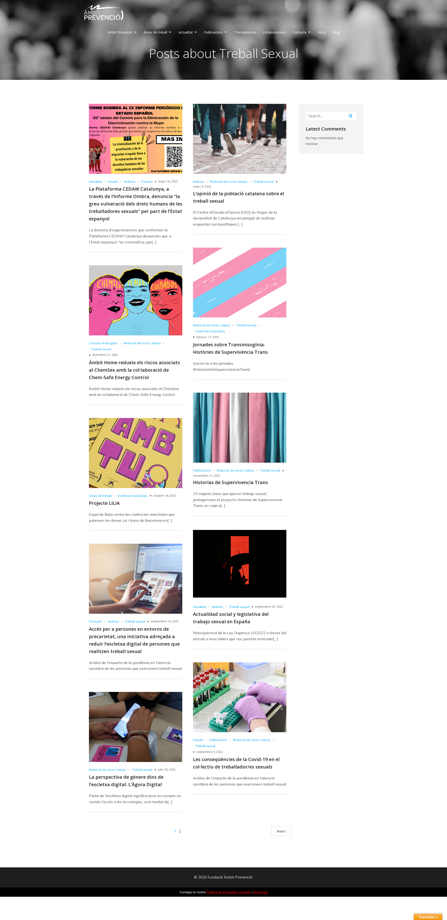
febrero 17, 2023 (207, 337)
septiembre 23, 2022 (269, 606)
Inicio (322, 32)
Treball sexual (264, 181)
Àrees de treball (100, 496)
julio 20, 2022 (167, 769)
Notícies (129, 181)
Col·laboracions (274, 32)
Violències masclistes (210, 331)
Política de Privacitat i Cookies (229, 892)
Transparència (245, 32)
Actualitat (95, 181)
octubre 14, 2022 (164, 495)
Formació (95, 621)
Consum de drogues (103, 343)
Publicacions (202, 470)
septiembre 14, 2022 (165, 621)
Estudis (113, 181)
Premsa (147, 181)
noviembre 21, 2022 (206, 475)
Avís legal (260, 892)
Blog (336, 32)
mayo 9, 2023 (202, 186)
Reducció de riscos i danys (228, 181)
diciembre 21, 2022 (105, 355)
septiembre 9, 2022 (209, 752)
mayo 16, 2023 (168, 181)
